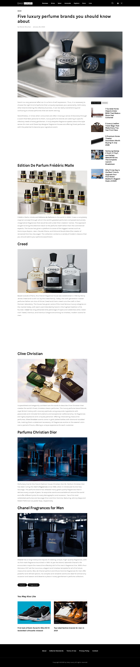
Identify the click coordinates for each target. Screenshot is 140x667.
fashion (22, 585)
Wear (20, 11)
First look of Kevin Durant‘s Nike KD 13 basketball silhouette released (34, 629)
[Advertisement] (52, 145)
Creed (27, 310)
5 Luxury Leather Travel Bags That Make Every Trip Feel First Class (112, 126)
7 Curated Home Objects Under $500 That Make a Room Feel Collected (112, 113)
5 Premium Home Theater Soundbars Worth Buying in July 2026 (112, 140)
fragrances (34, 585)
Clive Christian (32, 419)
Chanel (20, 560)
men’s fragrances (41, 487)
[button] (70, 64)
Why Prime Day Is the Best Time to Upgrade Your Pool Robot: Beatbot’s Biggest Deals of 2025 (112, 175)
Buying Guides (96, 103)
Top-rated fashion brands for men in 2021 (69, 629)
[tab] (96, 103)
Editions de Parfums (47, 217)
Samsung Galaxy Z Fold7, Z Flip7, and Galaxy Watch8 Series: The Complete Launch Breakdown (112, 157)
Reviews (105, 103)
